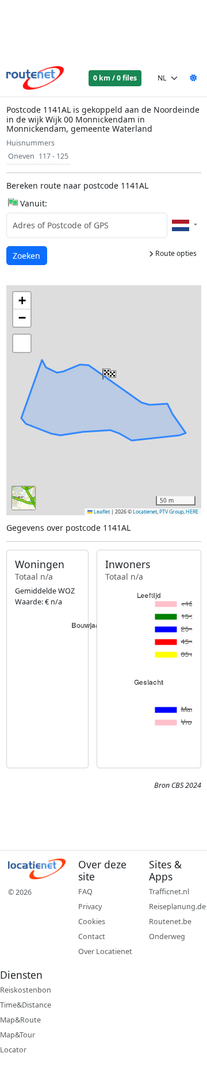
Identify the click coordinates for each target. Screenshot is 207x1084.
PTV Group (171, 511)
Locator (13, 1050)
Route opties (175, 253)
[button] (108, 371)
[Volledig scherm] (21, 343)
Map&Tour (17, 1035)
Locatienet (145, 511)
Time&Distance (25, 1005)
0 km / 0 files (115, 78)
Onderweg (167, 936)
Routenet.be (170, 921)
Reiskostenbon (25, 990)
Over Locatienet (105, 951)
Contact (91, 936)
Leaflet (101, 511)
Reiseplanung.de (177, 906)
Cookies (91, 921)
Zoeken (27, 255)
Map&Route (20, 1020)
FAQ (85, 892)
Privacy (90, 906)
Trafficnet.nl (169, 892)
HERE (192, 511)
